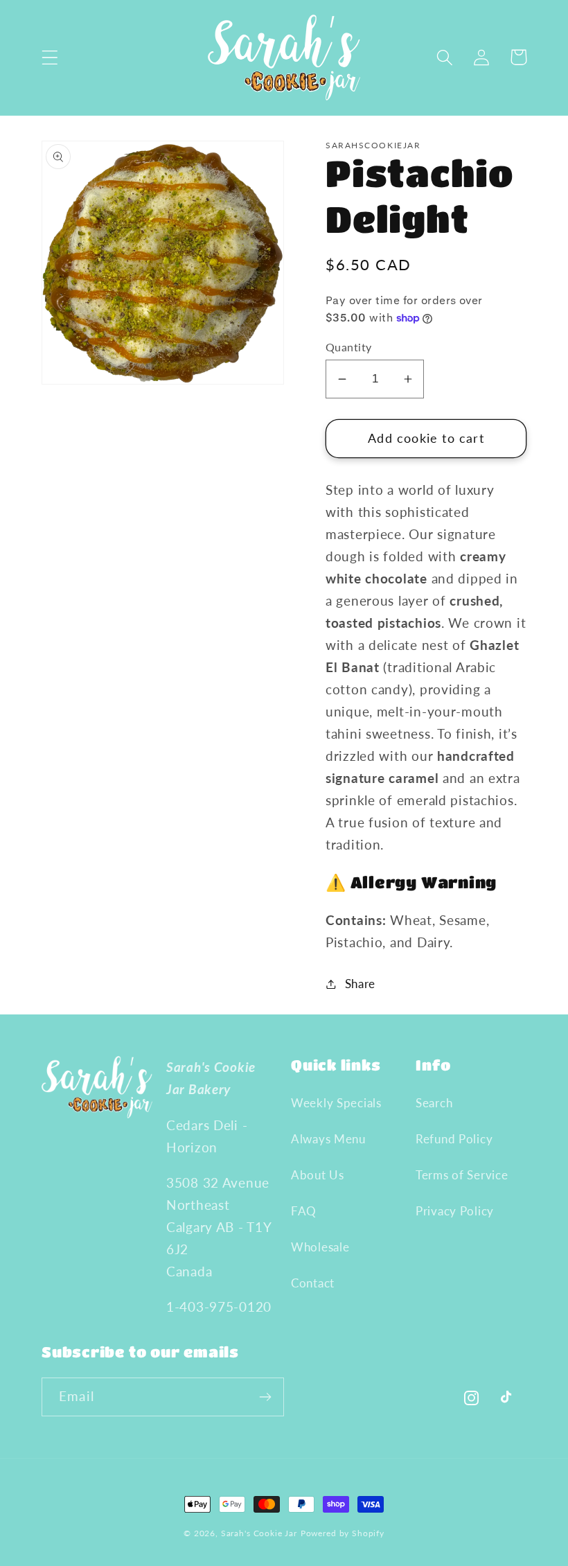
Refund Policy (454, 1139)
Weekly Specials (336, 1103)
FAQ (304, 1211)
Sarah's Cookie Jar (259, 1533)
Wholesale (320, 1247)
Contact (313, 1283)
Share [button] (360, 983)
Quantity (349, 347)
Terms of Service (462, 1175)
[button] (50, 57)
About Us (317, 1175)
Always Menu (328, 1139)
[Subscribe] (265, 1397)
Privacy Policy (455, 1211)
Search (434, 1103)
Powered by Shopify (342, 1533)
